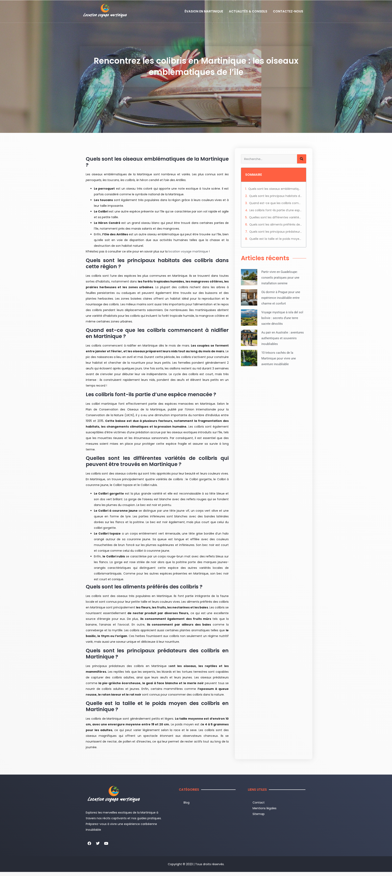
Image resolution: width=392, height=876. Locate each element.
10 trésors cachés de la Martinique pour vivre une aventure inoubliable (278, 358)
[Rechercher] (301, 158)
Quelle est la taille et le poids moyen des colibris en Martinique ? (275, 239)
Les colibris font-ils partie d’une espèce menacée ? (275, 210)
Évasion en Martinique (204, 11)
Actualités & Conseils (248, 11)
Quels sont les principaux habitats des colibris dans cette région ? (275, 196)
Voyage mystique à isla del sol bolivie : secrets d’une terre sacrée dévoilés (282, 318)
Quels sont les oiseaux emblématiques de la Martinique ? (275, 189)
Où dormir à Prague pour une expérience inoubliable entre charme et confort (280, 297)
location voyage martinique (188, 251)
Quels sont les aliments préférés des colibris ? (275, 224)
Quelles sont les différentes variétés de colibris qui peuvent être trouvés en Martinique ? (275, 217)
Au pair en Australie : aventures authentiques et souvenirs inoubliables (282, 338)
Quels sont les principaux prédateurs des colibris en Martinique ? (275, 232)
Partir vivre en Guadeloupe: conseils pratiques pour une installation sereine (280, 277)
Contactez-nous (288, 11)
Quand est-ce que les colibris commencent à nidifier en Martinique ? (275, 203)
